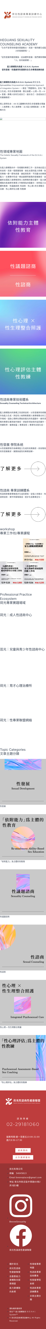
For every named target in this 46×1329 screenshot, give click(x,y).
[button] (19, 440)
